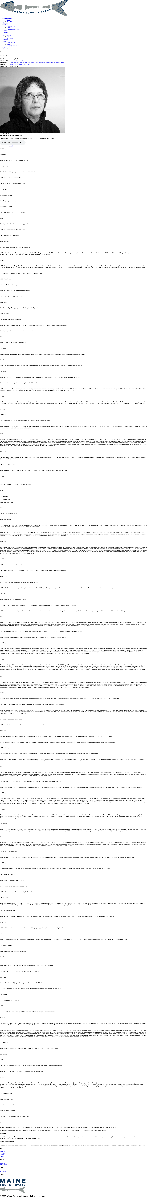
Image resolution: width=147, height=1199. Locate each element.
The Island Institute (58, 62)
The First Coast (37, 62)
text (10, 146)
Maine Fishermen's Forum (17, 62)
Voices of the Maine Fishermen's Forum (20, 64)
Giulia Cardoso (20, 61)
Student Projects (11, 26)
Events (8, 27)
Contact (5, 32)
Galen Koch (13, 61)
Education (6, 24)
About (5, 30)
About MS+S (3, 1151)
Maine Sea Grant (28, 62)
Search (8, 20)
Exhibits (5, 23)
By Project (10, 21)
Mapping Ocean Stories (13, 29)
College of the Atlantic (47, 62)
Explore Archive (7, 18)
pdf (12, 146)
